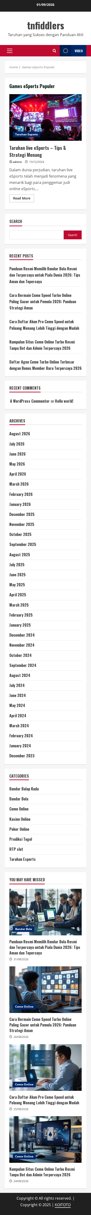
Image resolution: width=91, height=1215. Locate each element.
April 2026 (17, 474)
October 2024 (20, 655)
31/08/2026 (21, 959)
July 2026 (16, 444)
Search (15, 221)
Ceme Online (18, 809)
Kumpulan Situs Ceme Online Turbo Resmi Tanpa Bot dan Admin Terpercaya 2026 (45, 1139)
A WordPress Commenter (30, 401)
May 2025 (17, 584)
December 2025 (22, 514)
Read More (23, 199)
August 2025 (19, 554)
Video (79, 50)
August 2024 (19, 675)
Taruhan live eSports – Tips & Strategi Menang (45, 117)
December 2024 (22, 635)
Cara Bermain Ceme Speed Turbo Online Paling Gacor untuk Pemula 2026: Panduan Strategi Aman (42, 301)
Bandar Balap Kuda (24, 789)
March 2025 (19, 605)
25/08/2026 (21, 1109)
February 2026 (21, 494)
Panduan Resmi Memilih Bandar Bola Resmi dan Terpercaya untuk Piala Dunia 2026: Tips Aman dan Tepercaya (44, 275)
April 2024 (17, 715)
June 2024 (17, 695)
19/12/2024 (36, 162)
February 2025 (21, 615)
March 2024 (19, 725)
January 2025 (20, 625)
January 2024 (20, 745)
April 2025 (17, 594)
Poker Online (19, 829)
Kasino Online (19, 819)
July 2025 (16, 564)
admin (17, 162)
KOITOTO (63, 1204)
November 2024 (22, 645)
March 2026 (19, 484)
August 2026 (19, 433)
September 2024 (22, 665)
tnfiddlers (45, 25)
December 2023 (22, 756)
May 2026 (17, 464)
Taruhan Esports (26, 134)
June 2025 (17, 574)
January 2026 (20, 504)
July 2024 (17, 685)
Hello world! (64, 401)
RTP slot (16, 849)
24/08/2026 (21, 1181)
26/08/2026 (21, 1037)
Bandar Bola (18, 799)
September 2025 (22, 544)
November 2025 (21, 524)
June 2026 (17, 454)
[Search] (54, 50)
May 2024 (17, 705)
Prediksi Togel (20, 839)
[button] (10, 51)
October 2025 (20, 534)
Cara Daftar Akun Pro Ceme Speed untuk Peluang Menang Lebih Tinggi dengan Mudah (45, 1067)
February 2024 (21, 735)
